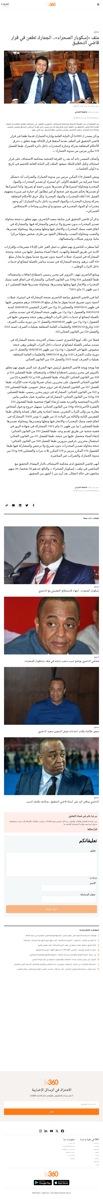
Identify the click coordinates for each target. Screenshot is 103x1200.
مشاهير (96, 1161)
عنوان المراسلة (88, 894)
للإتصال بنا (71, 1155)
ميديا (97, 1155)
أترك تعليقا (51, 909)
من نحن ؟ (71, 1143)
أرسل (51, 1112)
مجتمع (96, 32)
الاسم (93, 883)
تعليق (93, 850)
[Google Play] (43, 1182)
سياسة (96, 1143)
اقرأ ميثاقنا (92, 829)
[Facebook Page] (62, 1131)
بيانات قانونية (70, 1152)
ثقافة (97, 1152)
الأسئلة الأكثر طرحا (68, 1146)
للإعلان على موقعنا (68, 1149)
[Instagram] (40, 1131)
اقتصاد (96, 1146)
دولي (97, 1165)
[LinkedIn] (46, 1131)
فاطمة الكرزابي (81, 112)
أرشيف (72, 1158)
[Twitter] (57, 1131)
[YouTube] (51, 1131)
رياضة (97, 1158)
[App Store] (61, 1182)
